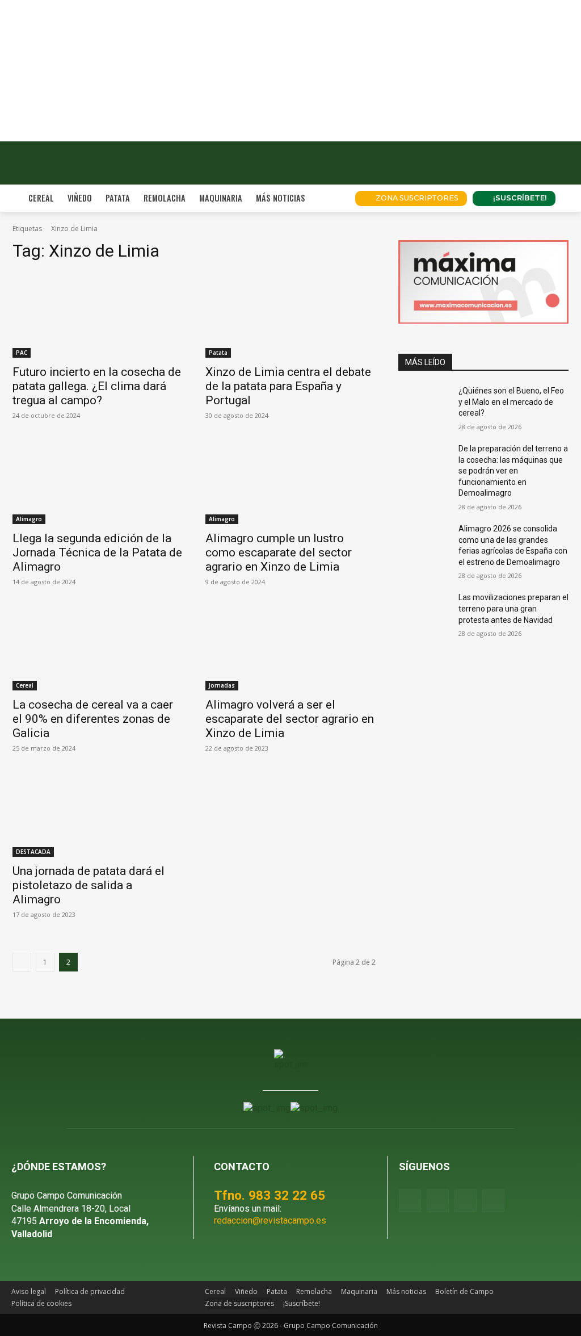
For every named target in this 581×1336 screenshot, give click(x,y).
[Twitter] (493, 1201)
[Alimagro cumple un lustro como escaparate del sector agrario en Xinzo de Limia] (290, 481)
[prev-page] (21, 962)
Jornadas (222, 685)
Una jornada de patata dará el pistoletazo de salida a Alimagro (88, 885)
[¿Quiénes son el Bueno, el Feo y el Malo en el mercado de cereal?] (423, 403)
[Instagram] (438, 1201)
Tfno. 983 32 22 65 (269, 1195)
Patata (218, 353)
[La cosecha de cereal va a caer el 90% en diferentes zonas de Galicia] (97, 647)
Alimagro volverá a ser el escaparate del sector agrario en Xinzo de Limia (289, 719)
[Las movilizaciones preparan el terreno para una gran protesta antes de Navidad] (423, 610)
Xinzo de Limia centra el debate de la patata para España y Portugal (288, 386)
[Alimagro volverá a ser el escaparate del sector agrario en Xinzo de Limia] (290, 647)
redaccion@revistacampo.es (270, 1220)
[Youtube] (465, 1201)
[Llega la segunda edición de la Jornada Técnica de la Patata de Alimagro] (97, 481)
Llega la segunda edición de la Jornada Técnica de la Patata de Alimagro (97, 552)
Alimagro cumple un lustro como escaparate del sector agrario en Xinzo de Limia (278, 552)
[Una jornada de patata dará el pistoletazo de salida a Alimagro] (97, 814)
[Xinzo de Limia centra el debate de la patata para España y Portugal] (290, 315)
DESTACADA (33, 852)
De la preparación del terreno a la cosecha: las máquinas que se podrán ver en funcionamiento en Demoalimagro (513, 470)
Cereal (24, 685)
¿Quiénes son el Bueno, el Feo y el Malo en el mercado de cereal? (511, 401)
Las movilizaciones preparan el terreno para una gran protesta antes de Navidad (513, 608)
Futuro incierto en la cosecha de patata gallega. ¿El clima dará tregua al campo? (96, 386)
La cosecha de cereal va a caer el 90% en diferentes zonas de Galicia (92, 719)
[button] (332, 198)
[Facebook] (410, 1201)
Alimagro (29, 519)
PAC (21, 353)
